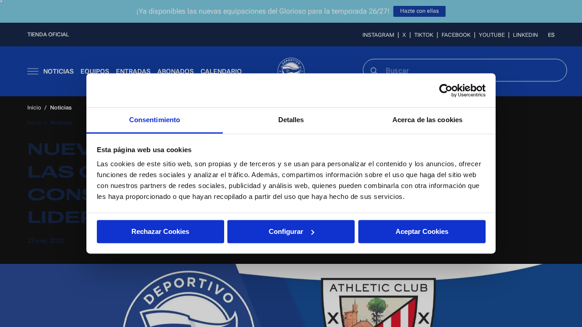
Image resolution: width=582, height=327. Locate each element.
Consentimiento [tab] (154, 120)
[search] (373, 70)
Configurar (286, 231)
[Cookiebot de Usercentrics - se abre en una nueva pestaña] (446, 90)
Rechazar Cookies (160, 231)
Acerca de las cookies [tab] (427, 120)
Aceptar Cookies (422, 231)
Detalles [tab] (291, 120)
